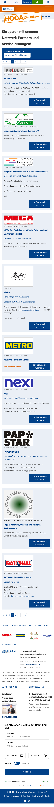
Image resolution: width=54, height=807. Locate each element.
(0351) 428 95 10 (33, 664)
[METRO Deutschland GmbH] (20, 635)
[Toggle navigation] (48, 8)
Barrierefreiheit (37, 796)
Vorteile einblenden (12, 366)
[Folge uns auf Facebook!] (25, 801)
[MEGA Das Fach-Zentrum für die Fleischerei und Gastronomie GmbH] (7, 635)
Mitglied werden (27, 2)
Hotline (16, 2)
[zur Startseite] (8, 9)
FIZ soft (29, 786)
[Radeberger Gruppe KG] (34, 635)
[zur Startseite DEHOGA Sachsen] (5, 2)
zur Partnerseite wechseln (39, 101)
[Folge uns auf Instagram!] (29, 801)
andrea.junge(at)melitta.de (28, 310)
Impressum (15, 796)
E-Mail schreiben (9, 717)
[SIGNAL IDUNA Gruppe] (47, 635)
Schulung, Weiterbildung (16, 55)
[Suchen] (48, 2)
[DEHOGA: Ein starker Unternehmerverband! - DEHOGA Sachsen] (9, 651)
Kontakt (6, 796)
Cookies (47, 796)
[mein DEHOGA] (37, 2)
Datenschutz (25, 796)
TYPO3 (43, 786)
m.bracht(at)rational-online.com (21, 596)
